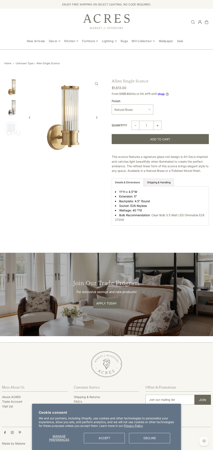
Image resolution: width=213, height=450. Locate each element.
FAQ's (78, 401)
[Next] (96, 117)
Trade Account (12, 401)
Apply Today (106, 303)
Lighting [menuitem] (108, 41)
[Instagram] (12, 432)
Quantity (119, 125)
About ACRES (11, 397)
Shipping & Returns (87, 397)
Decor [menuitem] (53, 41)
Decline (150, 438)
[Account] (200, 22)
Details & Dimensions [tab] (127, 182)
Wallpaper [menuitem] (166, 41)
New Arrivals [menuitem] (36, 41)
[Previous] (29, 117)
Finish (116, 101)
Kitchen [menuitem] (69, 41)
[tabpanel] (160, 206)
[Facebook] (5, 432)
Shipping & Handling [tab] (159, 182)
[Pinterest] (20, 432)
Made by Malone (13, 443)
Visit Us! (7, 406)
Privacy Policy (133, 425)
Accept (104, 438)
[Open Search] (193, 22)
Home (7, 63)
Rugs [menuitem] (124, 41)
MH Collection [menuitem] (142, 41)
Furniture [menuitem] (88, 41)
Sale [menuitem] (180, 41)
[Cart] (206, 22)
